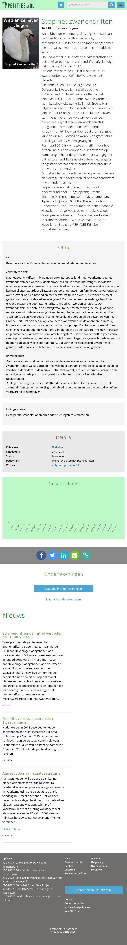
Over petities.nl (99, 865)
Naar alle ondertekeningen (63, 599)
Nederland (58, 447)
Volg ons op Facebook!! (65, 465)
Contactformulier (74, 903)
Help (67, 858)
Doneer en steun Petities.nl (94, 890)
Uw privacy (97, 862)
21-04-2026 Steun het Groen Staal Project (26, 885)
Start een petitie (74, 862)
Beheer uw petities (75, 873)
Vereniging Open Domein (63, 932)
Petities (69, 865)
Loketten (70, 869)
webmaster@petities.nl (77, 907)
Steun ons (96, 869)
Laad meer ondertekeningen (63, 589)
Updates (95, 858)
